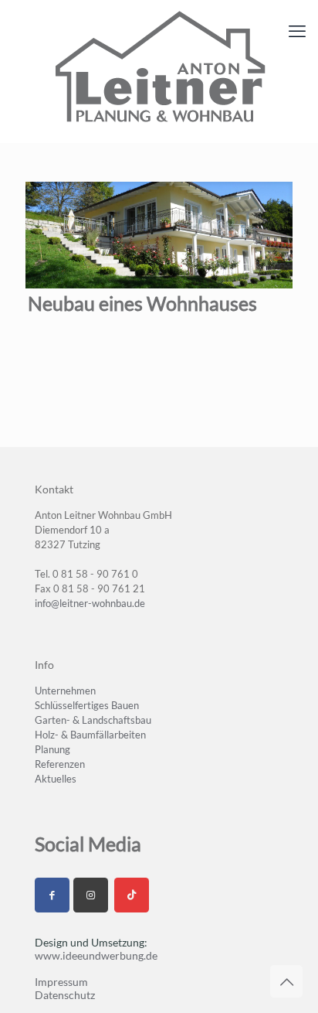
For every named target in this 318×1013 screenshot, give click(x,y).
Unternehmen (65, 690)
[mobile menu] (297, 31)
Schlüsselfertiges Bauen (87, 705)
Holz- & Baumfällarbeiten (90, 734)
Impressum (61, 981)
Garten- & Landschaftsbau (93, 720)
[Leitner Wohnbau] (159, 67)
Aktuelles (55, 779)
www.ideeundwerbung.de (96, 955)
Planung (52, 749)
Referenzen (60, 764)
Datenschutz (65, 994)
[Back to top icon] (286, 981)
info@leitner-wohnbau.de (90, 603)
